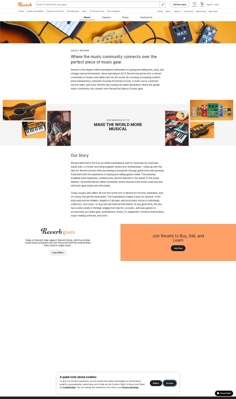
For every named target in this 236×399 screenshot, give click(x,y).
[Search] (163, 4)
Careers (106, 17)
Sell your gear (179, 4)
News (168, 11)
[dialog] (118, 383)
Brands (160, 11)
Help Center (213, 11)
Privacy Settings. (130, 387)
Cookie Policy (69, 387)
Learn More (57, 252)
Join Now (178, 248)
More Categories (113, 11)
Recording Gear (73, 11)
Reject (156, 383)
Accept (169, 383)
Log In (216, 4)
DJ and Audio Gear (97, 11)
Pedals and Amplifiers (35, 11)
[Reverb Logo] (25, 4)
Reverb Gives (201, 11)
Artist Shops (189, 11)
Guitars (21, 11)
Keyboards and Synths (55, 11)
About (87, 17)
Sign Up (209, 4)
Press (125, 17)
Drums (84, 11)
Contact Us (146, 17)
